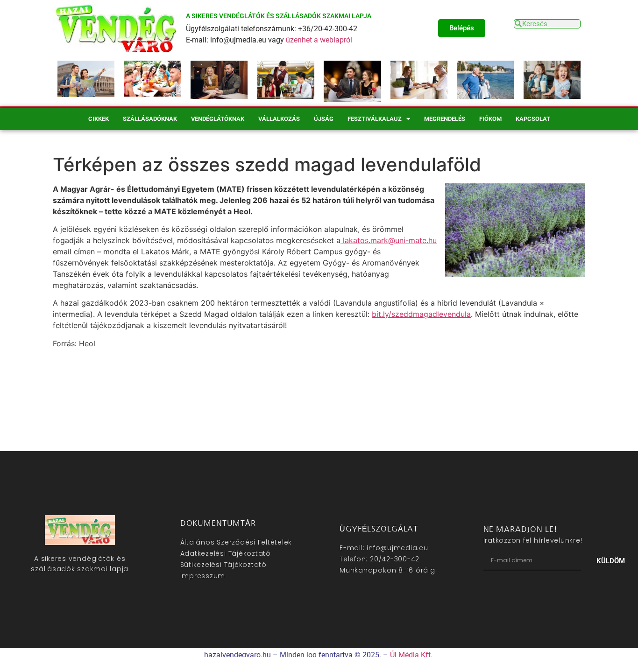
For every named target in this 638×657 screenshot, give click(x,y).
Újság (323, 118)
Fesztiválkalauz (374, 118)
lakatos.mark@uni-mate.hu (388, 240)
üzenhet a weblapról (319, 39)
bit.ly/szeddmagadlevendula (421, 314)
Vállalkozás (279, 118)
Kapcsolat (533, 118)
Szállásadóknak (150, 118)
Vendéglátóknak (217, 118)
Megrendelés (444, 118)
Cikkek (98, 118)
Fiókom (490, 118)
